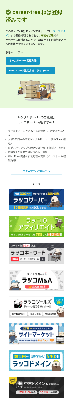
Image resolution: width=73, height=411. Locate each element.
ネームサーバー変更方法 (22, 60)
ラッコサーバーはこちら (36, 170)
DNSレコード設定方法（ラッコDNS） (30, 70)
